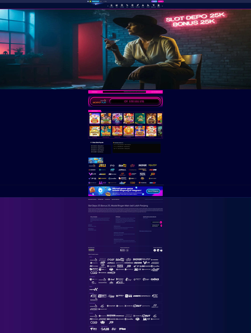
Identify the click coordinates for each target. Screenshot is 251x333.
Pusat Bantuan (107, 199)
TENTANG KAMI (100, 199)
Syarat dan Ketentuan (115, 199)
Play (104, 103)
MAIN (95, 118)
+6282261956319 (155, 222)
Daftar (160, 1)
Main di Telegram (96, 1)
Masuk (154, 1)
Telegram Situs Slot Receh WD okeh (155, 226)
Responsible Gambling (92, 199)
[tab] (92, 165)
